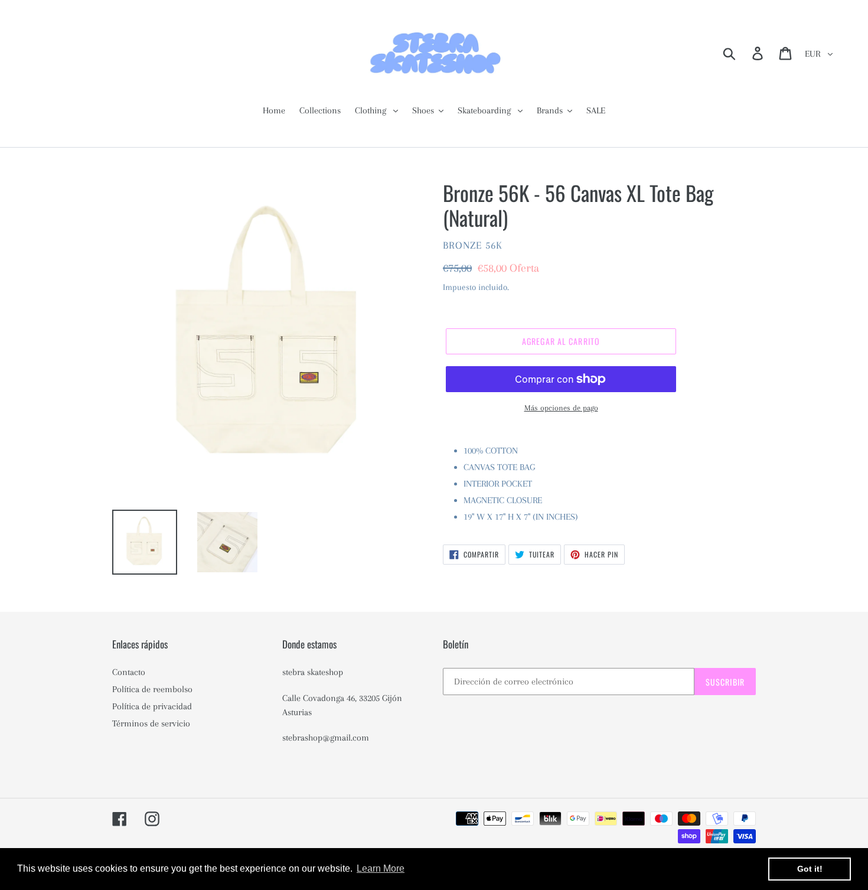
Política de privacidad (152, 706)
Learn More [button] (380, 868)
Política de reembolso (152, 689)
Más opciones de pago (561, 407)
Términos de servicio (151, 723)
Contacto (128, 672)
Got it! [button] (810, 868)
